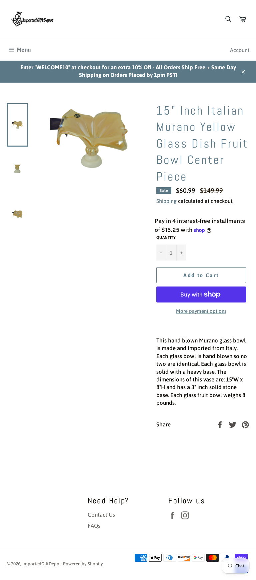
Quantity (166, 237)
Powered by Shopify (83, 563)
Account (239, 50)
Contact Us (101, 514)
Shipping (166, 201)
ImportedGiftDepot (41, 563)
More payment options (201, 311)
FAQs (94, 525)
